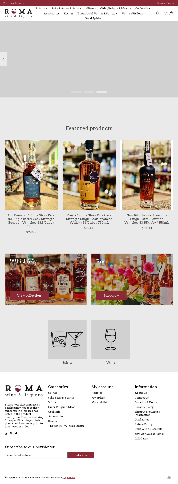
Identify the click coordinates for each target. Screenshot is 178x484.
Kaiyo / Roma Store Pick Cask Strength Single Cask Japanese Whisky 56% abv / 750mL (89, 218)
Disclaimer (142, 419)
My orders (98, 397)
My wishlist (99, 402)
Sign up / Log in (165, 3)
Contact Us (142, 397)
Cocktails (54, 411)
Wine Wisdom (132, 13)
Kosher (68, 13)
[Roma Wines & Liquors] (18, 13)
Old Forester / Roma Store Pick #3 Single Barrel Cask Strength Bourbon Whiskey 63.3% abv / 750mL (31, 220)
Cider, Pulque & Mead (61, 407)
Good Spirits (93, 18)
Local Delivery (144, 407)
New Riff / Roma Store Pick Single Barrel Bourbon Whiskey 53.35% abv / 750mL (146, 218)
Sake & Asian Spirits (61, 397)
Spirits (67, 362)
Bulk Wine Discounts (148, 429)
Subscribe (81, 455)
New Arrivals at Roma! (149, 433)
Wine (110, 362)
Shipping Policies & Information (147, 413)
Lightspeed (69, 477)
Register (96, 392)
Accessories (51, 13)
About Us (141, 392)
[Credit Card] (169, 477)
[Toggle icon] (157, 13)
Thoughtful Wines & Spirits (66, 425)
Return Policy (144, 424)
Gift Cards (141, 438)
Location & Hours (146, 402)
